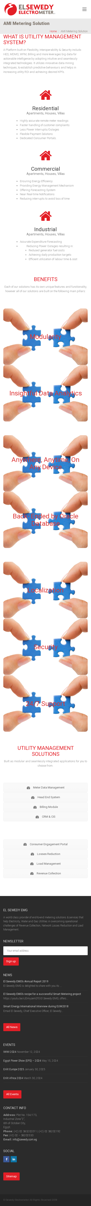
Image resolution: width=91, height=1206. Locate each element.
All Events (12, 1094)
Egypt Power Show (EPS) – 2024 (22, 1060)
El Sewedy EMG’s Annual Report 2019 (25, 981)
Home (53, 31)
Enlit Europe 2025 (13, 1069)
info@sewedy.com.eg (25, 1139)
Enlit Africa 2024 (13, 1078)
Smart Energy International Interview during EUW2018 (35, 1006)
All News (11, 1027)
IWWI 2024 (9, 1051)
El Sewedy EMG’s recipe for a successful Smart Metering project (42, 994)
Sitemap (11, 1176)
